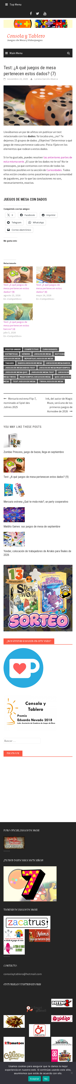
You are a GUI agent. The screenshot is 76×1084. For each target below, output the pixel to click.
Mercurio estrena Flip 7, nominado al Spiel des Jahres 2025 (20, 403)
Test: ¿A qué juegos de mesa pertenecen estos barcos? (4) (16, 325)
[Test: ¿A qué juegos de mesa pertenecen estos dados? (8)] (50, 274)
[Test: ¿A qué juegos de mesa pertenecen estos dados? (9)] (18, 274)
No (46, 1078)
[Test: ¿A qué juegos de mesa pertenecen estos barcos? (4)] (18, 311)
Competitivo (32, 349)
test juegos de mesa (24, 381)
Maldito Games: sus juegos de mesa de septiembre (32, 526)
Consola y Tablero (26, 36)
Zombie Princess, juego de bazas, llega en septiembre (34, 452)
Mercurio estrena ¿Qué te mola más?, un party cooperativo (36, 501)
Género (26, 354)
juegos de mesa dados (58, 363)
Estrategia (11, 354)
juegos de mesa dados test (20, 367)
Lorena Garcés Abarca (46, 78)
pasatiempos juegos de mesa (35, 376)
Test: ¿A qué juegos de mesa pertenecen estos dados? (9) (16, 288)
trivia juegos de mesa (51, 381)
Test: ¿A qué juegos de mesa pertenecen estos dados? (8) (49, 288)
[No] (71, 1073)
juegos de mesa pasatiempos (54, 367)
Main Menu (16, 53)
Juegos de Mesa (42, 354)
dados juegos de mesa (30, 363)
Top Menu (15, 4)
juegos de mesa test (42, 372)
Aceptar (34, 1078)
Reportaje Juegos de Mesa (38, 358)
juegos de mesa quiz (16, 372)
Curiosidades (54, 170)
